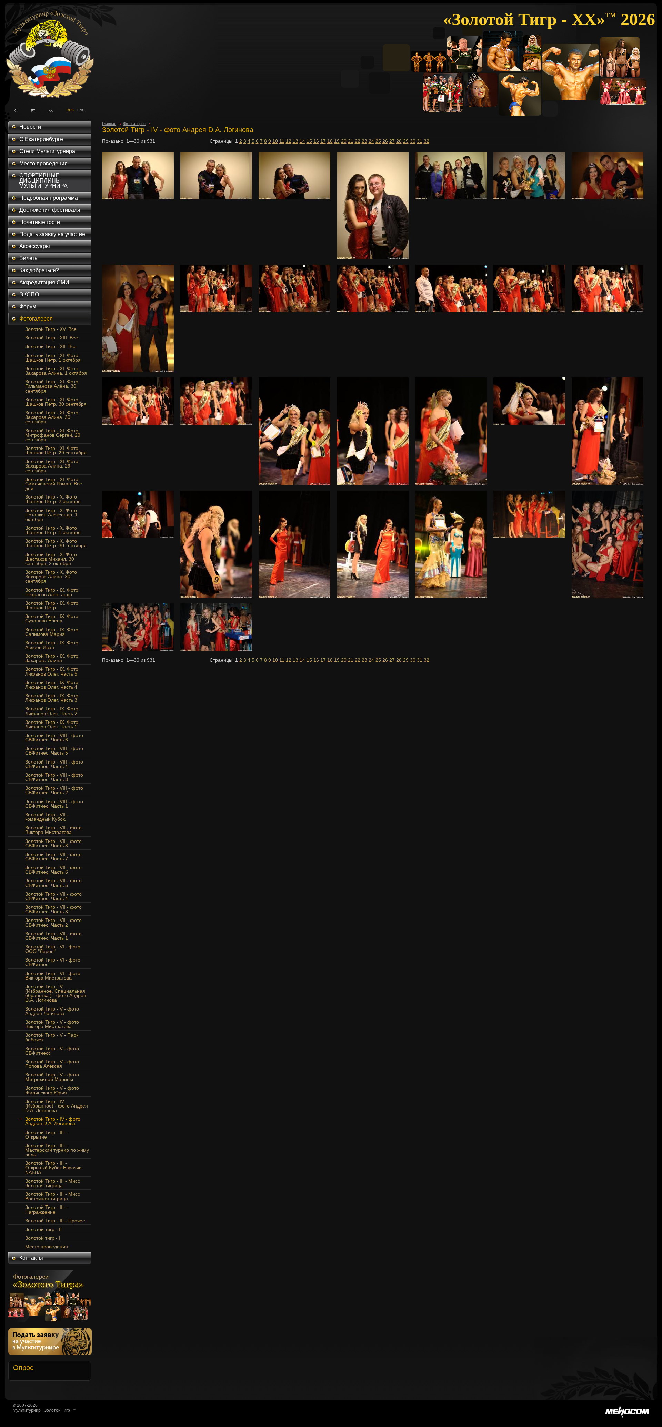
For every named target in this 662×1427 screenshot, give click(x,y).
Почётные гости (39, 222)
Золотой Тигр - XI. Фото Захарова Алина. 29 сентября (51, 466)
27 (392, 141)
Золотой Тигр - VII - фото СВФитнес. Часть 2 (53, 922)
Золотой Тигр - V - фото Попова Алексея (52, 1064)
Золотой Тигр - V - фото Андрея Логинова (52, 1011)
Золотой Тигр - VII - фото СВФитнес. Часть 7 (53, 857)
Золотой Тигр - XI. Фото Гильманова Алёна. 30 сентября (51, 386)
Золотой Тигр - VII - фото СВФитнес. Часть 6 (53, 870)
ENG (79, 109)
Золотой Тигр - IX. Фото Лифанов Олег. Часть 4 (51, 685)
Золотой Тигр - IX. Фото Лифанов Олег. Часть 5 (51, 671)
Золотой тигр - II (43, 1229)
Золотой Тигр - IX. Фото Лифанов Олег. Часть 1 (51, 724)
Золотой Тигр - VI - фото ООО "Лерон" (52, 949)
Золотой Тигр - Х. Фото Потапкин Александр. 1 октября (51, 515)
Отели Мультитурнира (47, 151)
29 (406, 141)
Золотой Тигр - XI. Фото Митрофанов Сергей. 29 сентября (52, 435)
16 (316, 141)
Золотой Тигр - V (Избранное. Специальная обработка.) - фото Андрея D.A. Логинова (55, 993)
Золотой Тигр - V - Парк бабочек (51, 1037)
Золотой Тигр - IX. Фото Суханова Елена (51, 618)
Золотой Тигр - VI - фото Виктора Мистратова (52, 976)
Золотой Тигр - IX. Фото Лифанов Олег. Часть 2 (51, 711)
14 (302, 141)
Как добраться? (39, 270)
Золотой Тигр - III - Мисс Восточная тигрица (52, 1196)
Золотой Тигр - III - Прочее (55, 1220)
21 (350, 141)
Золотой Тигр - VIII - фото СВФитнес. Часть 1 (54, 804)
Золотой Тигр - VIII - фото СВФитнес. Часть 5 (54, 751)
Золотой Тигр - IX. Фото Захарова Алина (51, 658)
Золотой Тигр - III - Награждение (46, 1209)
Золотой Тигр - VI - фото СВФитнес (52, 962)
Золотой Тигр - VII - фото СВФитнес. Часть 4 (53, 896)
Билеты (29, 258)
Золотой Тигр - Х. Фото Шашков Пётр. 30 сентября (56, 543)
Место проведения (43, 163)
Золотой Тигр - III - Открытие (46, 1135)
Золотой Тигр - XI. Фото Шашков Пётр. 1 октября (53, 358)
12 (288, 141)
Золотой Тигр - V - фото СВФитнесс (52, 1051)
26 (385, 141)
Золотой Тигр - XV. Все (51, 329)
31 (419, 141)
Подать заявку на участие (52, 234)
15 (309, 141)
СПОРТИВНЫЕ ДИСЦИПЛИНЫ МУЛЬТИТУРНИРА (43, 181)
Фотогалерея (36, 319)
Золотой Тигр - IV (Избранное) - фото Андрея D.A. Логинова (56, 1106)
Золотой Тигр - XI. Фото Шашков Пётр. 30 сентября (56, 402)
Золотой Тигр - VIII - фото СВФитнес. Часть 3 (54, 777)
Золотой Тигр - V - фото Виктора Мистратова (52, 1024)
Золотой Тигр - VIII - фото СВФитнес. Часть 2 (54, 790)
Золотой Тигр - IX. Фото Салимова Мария (51, 632)
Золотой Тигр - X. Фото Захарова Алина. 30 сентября (51, 576)
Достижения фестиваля (49, 210)
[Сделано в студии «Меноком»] (627, 1416)
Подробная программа (48, 198)
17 (323, 141)
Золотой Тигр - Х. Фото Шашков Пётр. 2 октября (53, 499)
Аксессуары (34, 246)
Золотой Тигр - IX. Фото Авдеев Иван (51, 645)
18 (330, 141)
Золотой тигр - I (42, 1238)
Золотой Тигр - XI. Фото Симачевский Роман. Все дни (53, 483)
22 (357, 141)
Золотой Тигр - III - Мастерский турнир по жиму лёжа (57, 1150)
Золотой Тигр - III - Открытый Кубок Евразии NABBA (53, 1167)
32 (426, 141)
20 (344, 141)
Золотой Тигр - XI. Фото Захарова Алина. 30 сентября (51, 417)
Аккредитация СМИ (44, 282)
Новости (30, 127)
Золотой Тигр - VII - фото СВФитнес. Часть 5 (53, 883)
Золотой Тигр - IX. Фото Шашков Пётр (51, 605)
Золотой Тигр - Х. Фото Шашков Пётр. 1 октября (53, 530)
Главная (109, 123)
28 (399, 141)
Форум (27, 306)
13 (295, 141)
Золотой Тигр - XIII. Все (51, 338)
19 (337, 141)
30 (412, 141)
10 (275, 141)
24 (371, 141)
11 (281, 141)
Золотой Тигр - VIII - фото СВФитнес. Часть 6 (54, 737)
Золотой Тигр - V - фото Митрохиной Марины (52, 1077)
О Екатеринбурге (41, 139)
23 (364, 141)
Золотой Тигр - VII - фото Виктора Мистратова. (53, 830)
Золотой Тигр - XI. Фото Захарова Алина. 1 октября (56, 371)
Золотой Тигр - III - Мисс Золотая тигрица (52, 1183)
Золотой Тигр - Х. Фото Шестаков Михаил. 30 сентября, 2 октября (51, 559)
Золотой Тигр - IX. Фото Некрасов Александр (51, 592)
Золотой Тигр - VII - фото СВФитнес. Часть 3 (53, 909)
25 (378, 141)
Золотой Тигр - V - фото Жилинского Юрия (52, 1090)
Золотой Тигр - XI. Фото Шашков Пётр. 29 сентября (56, 450)
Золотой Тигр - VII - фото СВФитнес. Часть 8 (53, 843)
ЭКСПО (29, 294)
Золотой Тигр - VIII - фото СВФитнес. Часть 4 (54, 764)
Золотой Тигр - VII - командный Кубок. (47, 817)
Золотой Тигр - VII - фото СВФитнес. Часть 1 (53, 936)
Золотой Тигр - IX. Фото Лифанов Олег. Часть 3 (51, 698)
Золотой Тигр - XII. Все (51, 346)
